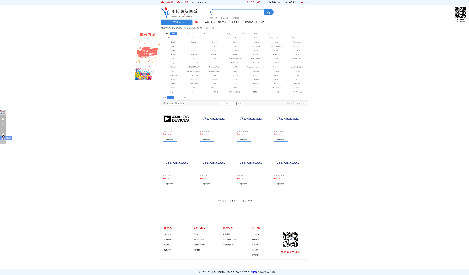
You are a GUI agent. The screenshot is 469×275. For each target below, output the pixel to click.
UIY (255, 88)
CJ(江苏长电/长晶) (235, 92)
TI (235, 46)
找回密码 (167, 239)
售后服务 (228, 228)
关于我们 (257, 228)
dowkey (235, 38)
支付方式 (197, 234)
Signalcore (256, 79)
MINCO (276, 63)
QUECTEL (276, 75)
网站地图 (253, 272)
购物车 (275, 2)
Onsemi (255, 54)
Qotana (276, 83)
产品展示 (179, 28)
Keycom (276, 42)
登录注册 (167, 234)
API (214, 83)
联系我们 (255, 245)
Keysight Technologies (193, 71)
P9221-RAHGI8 (241, 176)
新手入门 (169, 228)
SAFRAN (194, 79)
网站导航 (255, 255)
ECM (235, 88)
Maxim (297, 88)
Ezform (235, 42)
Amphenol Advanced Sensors (255, 67)
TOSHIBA (276, 54)
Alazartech (173, 67)
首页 (197, 22)
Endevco (235, 75)
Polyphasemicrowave (276, 38)
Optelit (276, 50)
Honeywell (173, 63)
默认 (164, 103)
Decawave (214, 63)
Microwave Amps (214, 67)
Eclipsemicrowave (297, 38)
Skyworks (214, 88)
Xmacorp (194, 42)
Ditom (173, 88)
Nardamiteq (173, 83)
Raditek (173, 46)
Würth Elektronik (256, 59)
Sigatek (173, 54)
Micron (276, 59)
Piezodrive (256, 42)
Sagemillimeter (194, 83)
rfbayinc (214, 38)
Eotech (173, 42)
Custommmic (194, 54)
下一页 (305, 103)
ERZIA (173, 71)
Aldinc (235, 71)
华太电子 (256, 92)
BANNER (256, 63)
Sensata (173, 79)
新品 (181, 103)
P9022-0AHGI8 (204, 132)
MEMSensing (194, 75)
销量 (175, 103)
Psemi (194, 38)
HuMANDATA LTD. (193, 67)
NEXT (250, 201)
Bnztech (214, 42)
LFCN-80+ (236, 18)
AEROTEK (297, 50)
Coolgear (214, 59)
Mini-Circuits (188, 34)
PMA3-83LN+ (225, 18)
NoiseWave (235, 67)
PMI (193, 88)
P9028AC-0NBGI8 (242, 132)
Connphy (297, 83)
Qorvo (270, 34)
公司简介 (255, 234)
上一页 (302, 103)
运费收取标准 (199, 239)
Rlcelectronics (297, 42)
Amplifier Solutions (297, 67)
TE (194, 59)
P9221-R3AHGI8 (279, 176)
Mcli (297, 79)
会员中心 (293, 2)
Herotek (194, 50)
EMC (255, 38)
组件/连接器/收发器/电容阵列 (193, 28)
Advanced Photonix (214, 71)
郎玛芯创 (276, 92)
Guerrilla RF (297, 59)
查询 (239, 103)
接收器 (212, 28)
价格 (170, 103)
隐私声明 (167, 250)
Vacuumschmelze (194, 63)
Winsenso (276, 67)
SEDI (297, 54)
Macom (291, 34)
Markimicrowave (208, 34)
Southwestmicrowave (276, 46)
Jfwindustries (256, 46)
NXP (235, 83)
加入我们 (255, 250)
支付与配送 (200, 228)
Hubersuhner (214, 54)
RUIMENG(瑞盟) (297, 92)
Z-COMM (214, 50)
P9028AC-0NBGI (279, 132)
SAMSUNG (235, 63)
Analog (229, 34)
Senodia (297, 75)
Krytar (214, 46)
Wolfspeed (256, 83)
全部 (173, 34)
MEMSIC (214, 79)
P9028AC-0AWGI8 (168, 176)
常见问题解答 (228, 245)
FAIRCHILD (256, 71)
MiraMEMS (173, 75)
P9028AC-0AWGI (205, 176)
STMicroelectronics (235, 59)
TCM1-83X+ (214, 18)
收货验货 (226, 234)
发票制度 (197, 250)
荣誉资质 (255, 239)
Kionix (214, 75)
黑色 (184, 97)
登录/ (253, 2)
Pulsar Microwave (173, 38)
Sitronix (276, 79)
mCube (235, 79)
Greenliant (297, 71)
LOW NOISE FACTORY (249, 34)
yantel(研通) (214, 92)
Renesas (276, 71)
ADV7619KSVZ (168, 132)
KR (173, 59)
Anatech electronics (297, 63)
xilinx (173, 50)
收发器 (206, 28)
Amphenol (173, 92)
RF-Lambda (235, 50)
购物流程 (167, 245)
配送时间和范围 (200, 245)
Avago (256, 50)
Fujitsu (235, 54)
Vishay (194, 92)
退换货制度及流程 (230, 239)
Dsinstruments (297, 46)
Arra (193, 46)
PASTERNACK (276, 88)
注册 (258, 2)
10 (244, 201)
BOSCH (255, 75)
